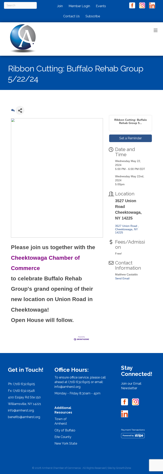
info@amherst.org (21, 410)
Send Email (122, 278)
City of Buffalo (64, 430)
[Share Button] (20, 110)
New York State (65, 443)
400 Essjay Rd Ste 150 (24, 397)
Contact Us (71, 16)
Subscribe (92, 16)
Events (101, 6)
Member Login (79, 6)
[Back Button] (13, 111)
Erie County (62, 437)
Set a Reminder (130, 138)
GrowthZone (123, 467)
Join (60, 6)
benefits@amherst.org (24, 417)
